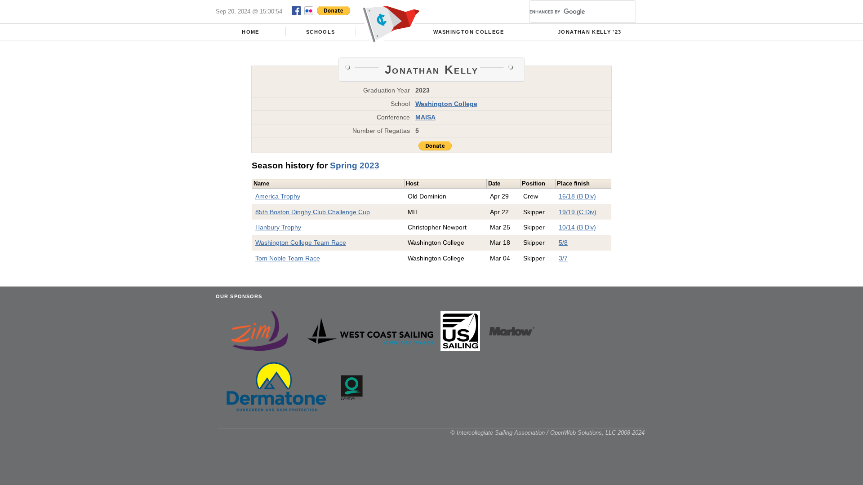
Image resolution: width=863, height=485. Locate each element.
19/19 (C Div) (577, 212)
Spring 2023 (354, 165)
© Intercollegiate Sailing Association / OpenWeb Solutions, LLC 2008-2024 (547, 432)
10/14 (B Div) (577, 227)
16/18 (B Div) (577, 196)
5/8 (563, 242)
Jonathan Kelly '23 (589, 32)
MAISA (425, 117)
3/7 (563, 258)
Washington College (468, 32)
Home (250, 32)
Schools (320, 32)
